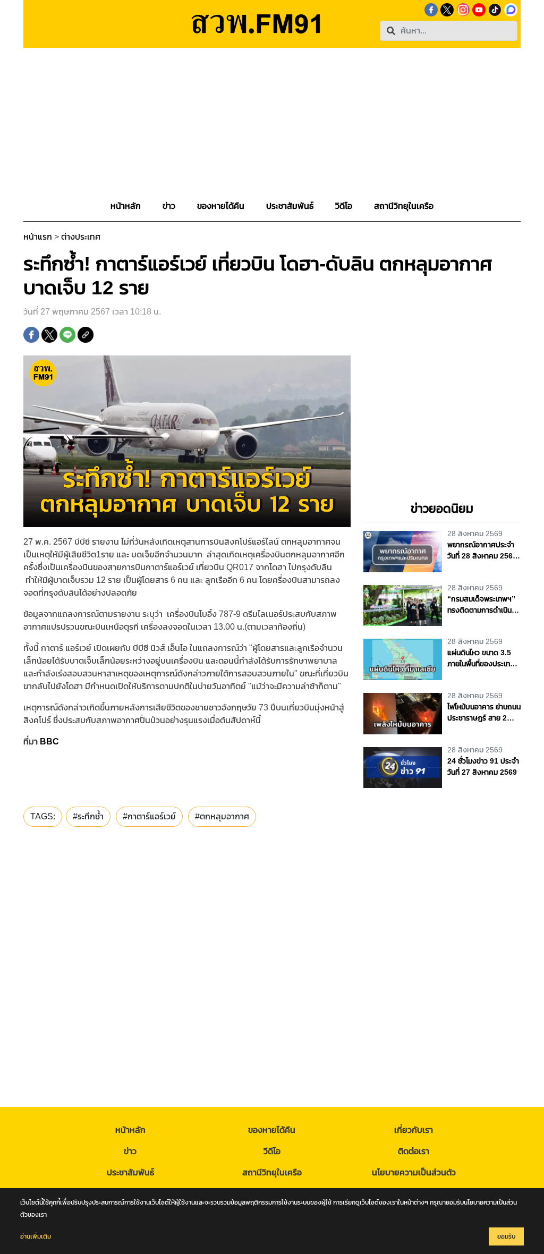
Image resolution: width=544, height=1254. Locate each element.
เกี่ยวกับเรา (413, 1129)
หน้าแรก (37, 236)
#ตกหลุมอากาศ (222, 816)
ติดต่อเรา (413, 1151)
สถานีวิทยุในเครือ (272, 1172)
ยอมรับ (506, 1236)
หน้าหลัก (130, 1129)
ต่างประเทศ (80, 236)
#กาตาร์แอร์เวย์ (149, 816)
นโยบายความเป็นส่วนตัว (414, 1172)
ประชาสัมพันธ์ (130, 1172)
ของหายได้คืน (271, 1129)
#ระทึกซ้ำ (88, 816)
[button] (169, 206)
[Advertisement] (272, 122)
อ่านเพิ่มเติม (35, 1236)
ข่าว (130, 1151)
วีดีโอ (272, 1151)
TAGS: (42, 816)
